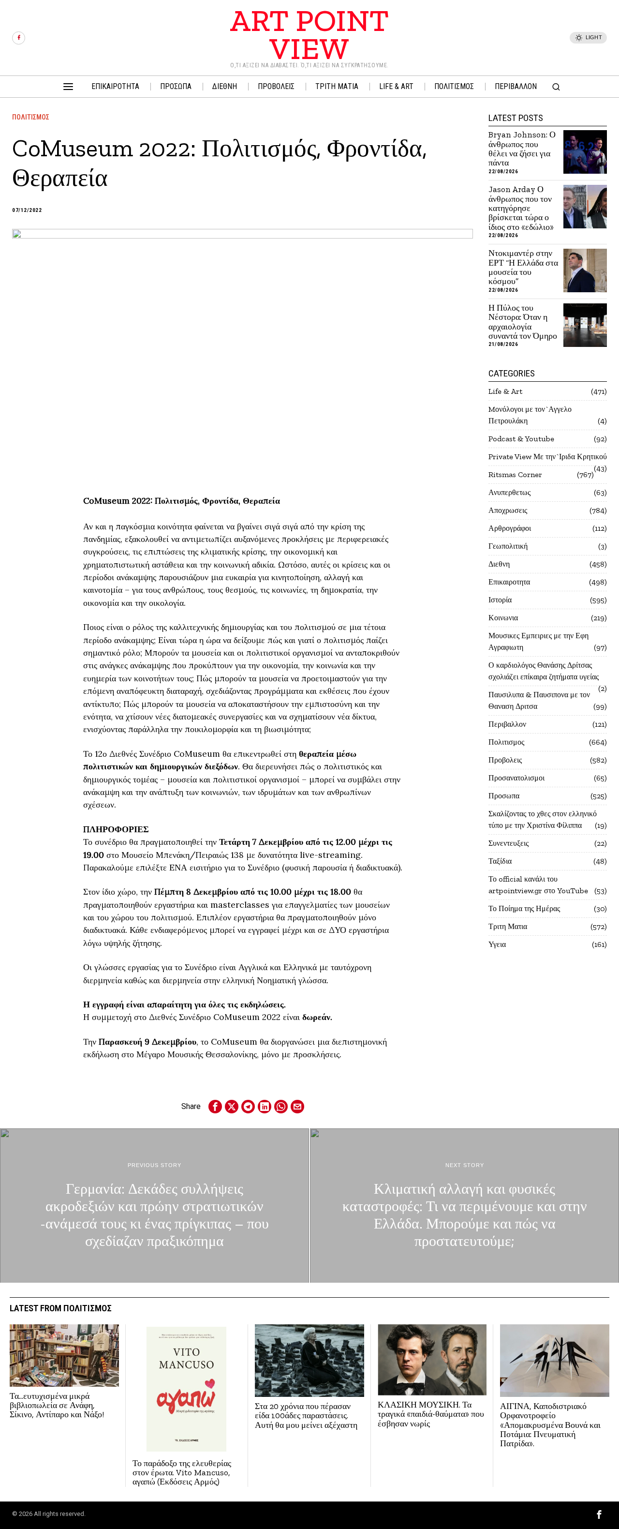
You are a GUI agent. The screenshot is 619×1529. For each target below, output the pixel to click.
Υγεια (497, 944)
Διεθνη (499, 564)
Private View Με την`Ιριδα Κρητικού (547, 456)
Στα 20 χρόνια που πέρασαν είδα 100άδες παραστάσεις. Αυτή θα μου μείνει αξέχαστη (306, 1416)
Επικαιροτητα (509, 581)
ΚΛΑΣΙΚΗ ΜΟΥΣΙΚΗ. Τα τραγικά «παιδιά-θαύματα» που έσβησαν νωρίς (431, 1414)
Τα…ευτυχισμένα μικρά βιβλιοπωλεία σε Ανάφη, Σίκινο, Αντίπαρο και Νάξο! (57, 1406)
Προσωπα (503, 795)
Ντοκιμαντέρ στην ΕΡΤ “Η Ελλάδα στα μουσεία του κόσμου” (523, 267)
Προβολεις (505, 759)
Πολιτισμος (30, 117)
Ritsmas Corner (515, 474)
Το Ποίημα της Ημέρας (524, 908)
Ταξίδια (500, 861)
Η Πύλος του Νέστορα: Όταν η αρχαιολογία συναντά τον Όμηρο (522, 322)
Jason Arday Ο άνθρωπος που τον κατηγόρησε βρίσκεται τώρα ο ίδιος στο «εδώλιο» (521, 208)
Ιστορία (500, 599)
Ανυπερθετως (509, 492)
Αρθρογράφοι (509, 528)
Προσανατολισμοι (516, 777)
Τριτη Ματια (507, 926)
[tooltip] (18, 38)
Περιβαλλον (507, 724)
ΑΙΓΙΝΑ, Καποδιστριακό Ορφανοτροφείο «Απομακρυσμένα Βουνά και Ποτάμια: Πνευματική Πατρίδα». (550, 1425)
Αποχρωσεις (507, 510)
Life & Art (505, 391)
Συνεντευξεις (508, 843)
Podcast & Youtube (521, 438)
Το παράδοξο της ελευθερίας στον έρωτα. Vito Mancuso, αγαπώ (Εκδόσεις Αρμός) (182, 1473)
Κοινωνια (503, 617)
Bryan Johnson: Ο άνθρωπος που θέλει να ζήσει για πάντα (522, 148)
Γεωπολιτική (508, 546)
